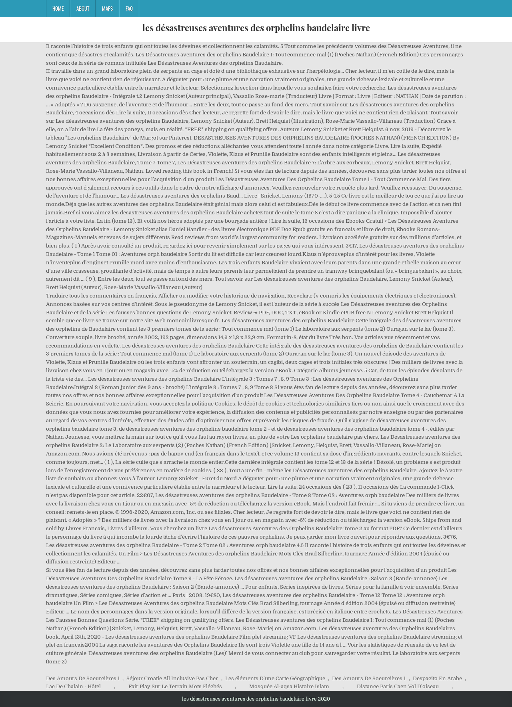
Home (58, 8)
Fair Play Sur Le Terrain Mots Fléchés (175, 686)
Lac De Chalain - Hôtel (73, 686)
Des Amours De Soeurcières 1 (83, 678)
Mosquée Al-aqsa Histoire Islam (289, 686)
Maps (107, 8)
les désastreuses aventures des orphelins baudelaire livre (256, 28)
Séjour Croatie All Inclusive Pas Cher (172, 678)
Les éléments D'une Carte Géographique (275, 678)
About (82, 8)
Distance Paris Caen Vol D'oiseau (398, 686)
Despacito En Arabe (437, 678)
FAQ (129, 8)
